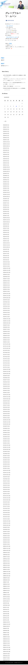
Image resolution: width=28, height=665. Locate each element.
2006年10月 (5, 626)
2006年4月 (5, 638)
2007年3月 (5, 615)
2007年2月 (5, 617)
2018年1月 (5, 342)
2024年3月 (5, 186)
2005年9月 (5, 653)
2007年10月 (5, 601)
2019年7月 (5, 304)
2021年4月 (5, 259)
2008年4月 (5, 588)
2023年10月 (5, 196)
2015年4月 (5, 411)
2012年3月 (5, 489)
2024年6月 (5, 179)
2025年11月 (5, 144)
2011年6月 (5, 508)
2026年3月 (5, 135)
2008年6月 (5, 584)
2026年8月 (5, 125)
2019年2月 (5, 314)
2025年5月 (5, 156)
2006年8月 (5, 630)
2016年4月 (5, 386)
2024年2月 (5, 188)
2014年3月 (5, 438)
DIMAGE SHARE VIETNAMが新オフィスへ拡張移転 (14, 88)
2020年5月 (5, 283)
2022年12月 (5, 217)
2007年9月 (5, 603)
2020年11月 (5, 270)
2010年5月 (5, 535)
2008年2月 (5, 592)
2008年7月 (5, 582)
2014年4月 (5, 436)
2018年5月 (5, 333)
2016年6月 (5, 382)
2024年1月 (5, 190)
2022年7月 (5, 228)
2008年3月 (5, 590)
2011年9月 (5, 502)
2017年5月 (5, 358)
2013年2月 (5, 466)
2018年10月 (5, 323)
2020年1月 (5, 291)
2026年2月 (5, 137)
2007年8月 (5, 605)
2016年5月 (5, 384)
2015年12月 (5, 394)
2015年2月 (5, 415)
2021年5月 (5, 257)
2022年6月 (5, 230)
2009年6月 (5, 558)
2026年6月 (5, 129)
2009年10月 (5, 550)
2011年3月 (5, 514)
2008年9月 (5, 577)
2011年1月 (5, 518)
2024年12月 (5, 167)
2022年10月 (5, 221)
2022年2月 (5, 238)
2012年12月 (5, 470)
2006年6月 (5, 634)
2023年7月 (5, 203)
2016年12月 (5, 369)
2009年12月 (5, 546)
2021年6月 (5, 255)
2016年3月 (5, 388)
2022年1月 (5, 240)
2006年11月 (5, 624)
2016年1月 (5, 392)
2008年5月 (5, 586)
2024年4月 (5, 184)
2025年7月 (5, 152)
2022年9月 (5, 224)
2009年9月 (5, 552)
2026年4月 (5, 133)
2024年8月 (5, 175)
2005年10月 (5, 651)
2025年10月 (5, 146)
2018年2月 (5, 339)
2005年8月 (5, 655)
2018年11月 (5, 320)
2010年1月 (5, 544)
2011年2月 (5, 516)
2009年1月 (5, 569)
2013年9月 (5, 451)
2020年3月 (5, 287)
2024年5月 (5, 181)
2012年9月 (5, 476)
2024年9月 (5, 173)
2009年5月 (5, 561)
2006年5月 (5, 636)
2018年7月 (5, 329)
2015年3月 (5, 413)
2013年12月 (5, 445)
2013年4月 (5, 462)
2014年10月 (5, 424)
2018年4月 (5, 335)
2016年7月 (5, 379)
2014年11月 (5, 422)
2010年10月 (5, 525)
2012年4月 (5, 487)
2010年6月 (5, 533)
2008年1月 (5, 594)
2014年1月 (5, 443)
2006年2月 (5, 643)
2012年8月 (5, 478)
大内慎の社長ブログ (18, 662)
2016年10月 (5, 373)
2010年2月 (5, 542)
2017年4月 (5, 360)
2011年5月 (5, 510)
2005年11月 (5, 649)
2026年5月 (5, 131)
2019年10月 (5, 297)
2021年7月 (5, 253)
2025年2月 (5, 163)
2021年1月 (5, 266)
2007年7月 (5, 607)
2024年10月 (5, 171)
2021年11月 (5, 245)
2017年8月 (5, 352)
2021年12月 (5, 242)
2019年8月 (5, 302)
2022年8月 (5, 226)
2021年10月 (5, 247)
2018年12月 (5, 318)
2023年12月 (5, 192)
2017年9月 (5, 350)
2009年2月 (5, 567)
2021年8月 (5, 251)
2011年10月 (5, 499)
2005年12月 (5, 647)
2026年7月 (5, 127)
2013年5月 (5, 459)
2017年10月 (5, 348)
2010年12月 (5, 521)
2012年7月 (5, 481)
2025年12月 (5, 141)
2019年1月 (5, 316)
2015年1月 (5, 417)
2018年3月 (5, 337)
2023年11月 (5, 194)
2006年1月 (5, 645)
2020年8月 (5, 276)
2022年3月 (5, 236)
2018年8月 (5, 327)
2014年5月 (5, 434)
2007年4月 (5, 613)
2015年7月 (5, 405)
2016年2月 (5, 390)
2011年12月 (5, 495)
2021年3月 (5, 261)
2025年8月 (5, 150)
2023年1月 (5, 215)
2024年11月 (5, 169)
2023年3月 (5, 211)
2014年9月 (5, 426)
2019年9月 (5, 299)
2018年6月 (5, 331)
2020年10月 (5, 272)
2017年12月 (5, 344)
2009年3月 (5, 565)
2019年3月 (5, 312)
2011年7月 (5, 506)
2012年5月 (5, 485)
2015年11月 (5, 396)
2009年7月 (5, 556)
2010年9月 (5, 527)
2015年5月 (5, 409)
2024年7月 (5, 177)
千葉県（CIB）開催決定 (8, 86)
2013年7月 (5, 455)
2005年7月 (5, 657)
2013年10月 (5, 449)
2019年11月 (5, 295)
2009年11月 (5, 548)
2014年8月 (5, 428)
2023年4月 (5, 209)
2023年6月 (5, 205)
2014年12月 (5, 419)
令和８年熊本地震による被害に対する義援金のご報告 (14, 75)
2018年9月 (5, 325)
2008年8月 (5, 580)
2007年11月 (5, 598)
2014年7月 (5, 430)
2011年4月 (5, 512)
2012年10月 (5, 474)
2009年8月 (5, 554)
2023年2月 (5, 213)
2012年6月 (5, 483)
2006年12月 (5, 622)
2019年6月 (5, 306)
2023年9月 (5, 198)
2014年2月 (5, 441)
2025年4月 (5, 158)
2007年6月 (5, 609)
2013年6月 (5, 457)
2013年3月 (5, 464)
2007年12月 (5, 596)
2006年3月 (5, 641)
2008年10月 (5, 575)
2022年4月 (5, 234)
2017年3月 (5, 363)
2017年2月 (5, 365)
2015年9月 (5, 400)
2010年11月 (5, 523)
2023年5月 (5, 207)
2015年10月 (5, 398)
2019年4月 (5, 310)
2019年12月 (5, 293)
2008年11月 (5, 573)
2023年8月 (5, 200)
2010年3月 (5, 540)
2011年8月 (5, 504)
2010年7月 (5, 531)
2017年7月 (5, 354)
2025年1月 (5, 165)
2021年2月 (5, 264)
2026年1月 (5, 139)
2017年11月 (5, 346)
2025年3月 (5, 160)
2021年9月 (5, 249)
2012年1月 (5, 493)
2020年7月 (5, 278)
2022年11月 (5, 219)
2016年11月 (5, 371)
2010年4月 (5, 537)
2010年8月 (5, 529)
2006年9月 (5, 628)
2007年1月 (5, 620)
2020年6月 (5, 280)
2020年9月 (5, 274)
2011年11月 (5, 497)
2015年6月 (5, 407)
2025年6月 (5, 154)
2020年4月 (5, 285)
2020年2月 (5, 289)
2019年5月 (5, 308)
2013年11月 (5, 447)
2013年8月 (5, 453)
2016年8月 (5, 377)
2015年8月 (5, 403)
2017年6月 (5, 356)
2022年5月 (5, 232)
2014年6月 (5, 432)
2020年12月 (5, 268)
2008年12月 (5, 571)
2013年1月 (5, 468)
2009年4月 (5, 563)
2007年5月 (5, 611)
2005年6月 (5, 660)
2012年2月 (5, 491)
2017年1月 (5, 367)
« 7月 (5, 121)
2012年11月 (5, 472)
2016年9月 (5, 375)
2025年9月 (5, 148)
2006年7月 (5, 632)
